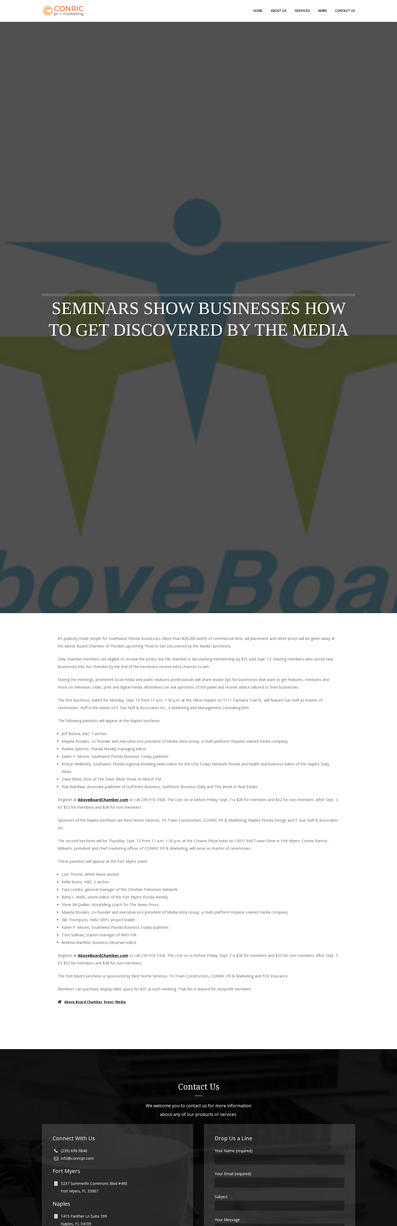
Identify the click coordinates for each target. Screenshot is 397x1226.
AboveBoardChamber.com (103, 799)
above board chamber (83, 1002)
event (109, 1002)
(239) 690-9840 (74, 1150)
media (120, 1002)
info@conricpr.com (77, 1158)
